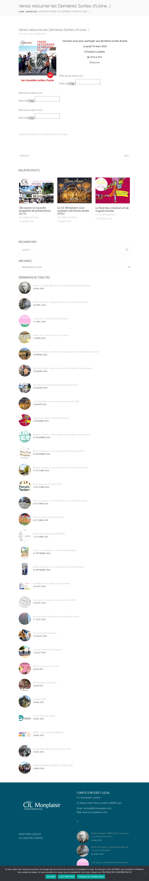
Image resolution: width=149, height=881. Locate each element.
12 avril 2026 (39, 321)
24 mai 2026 (38, 288)
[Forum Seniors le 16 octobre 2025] (25, 486)
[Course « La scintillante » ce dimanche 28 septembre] (25, 552)
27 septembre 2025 (41, 553)
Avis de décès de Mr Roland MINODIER (49, 533)
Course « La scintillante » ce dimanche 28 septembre (54, 550)
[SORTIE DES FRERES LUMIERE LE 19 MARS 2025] (25, 768)
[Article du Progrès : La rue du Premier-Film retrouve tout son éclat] (25, 470)
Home (21, 12)
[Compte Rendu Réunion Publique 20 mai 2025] (25, 751)
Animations (31, 12)
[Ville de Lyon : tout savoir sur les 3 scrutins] (25, 337)
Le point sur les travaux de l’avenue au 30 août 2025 (54, 600)
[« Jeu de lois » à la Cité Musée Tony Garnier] (25, 321)
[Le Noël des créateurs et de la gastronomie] (112, 190)
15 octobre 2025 (41, 470)
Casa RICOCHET (39, 699)
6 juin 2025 (38, 669)
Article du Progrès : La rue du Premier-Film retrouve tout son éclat (60, 467)
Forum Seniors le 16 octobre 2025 (47, 484)
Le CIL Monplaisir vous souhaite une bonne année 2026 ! (73, 210)
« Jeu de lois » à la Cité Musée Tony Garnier (51, 318)
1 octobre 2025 (40, 537)
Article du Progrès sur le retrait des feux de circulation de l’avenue (60, 500)
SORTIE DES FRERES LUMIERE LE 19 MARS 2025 (53, 765)
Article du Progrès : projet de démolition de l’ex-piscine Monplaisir (60, 302)
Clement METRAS (30, 217)
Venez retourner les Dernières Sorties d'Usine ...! (44, 134)
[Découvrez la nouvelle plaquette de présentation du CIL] (36, 190)
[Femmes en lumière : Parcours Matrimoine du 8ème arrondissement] (25, 437)
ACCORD (51, 876)
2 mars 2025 (38, 768)
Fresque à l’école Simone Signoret (47, 649)
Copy (72, 84)
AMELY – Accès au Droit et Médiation (48, 732)
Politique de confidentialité (91, 876)
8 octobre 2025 (40, 503)
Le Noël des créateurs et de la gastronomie (112, 209)
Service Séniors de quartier (44, 715)
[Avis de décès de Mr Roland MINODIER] (25, 536)
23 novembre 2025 (41, 437)
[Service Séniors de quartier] (25, 718)
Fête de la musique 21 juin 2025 (46, 666)
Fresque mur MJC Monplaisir (45, 633)
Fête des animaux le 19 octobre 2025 (48, 517)
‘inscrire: (95, 62)
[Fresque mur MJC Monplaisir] (25, 635)
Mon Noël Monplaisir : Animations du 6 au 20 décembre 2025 (58, 451)
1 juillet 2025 (39, 652)
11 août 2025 (39, 619)
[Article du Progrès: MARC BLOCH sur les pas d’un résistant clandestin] (25, 288)
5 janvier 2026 (64, 221)
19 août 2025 (39, 603)
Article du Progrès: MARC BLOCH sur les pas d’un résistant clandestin (62, 285)
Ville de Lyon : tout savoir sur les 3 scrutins (50, 335)
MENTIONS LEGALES (30, 834)
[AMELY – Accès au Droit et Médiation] (25, 734)
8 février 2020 (26, 33)
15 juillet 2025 (40, 636)
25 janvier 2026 (40, 371)
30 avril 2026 (39, 305)
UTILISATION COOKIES (31, 838)
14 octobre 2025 (41, 487)
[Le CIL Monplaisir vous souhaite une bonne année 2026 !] (74, 190)
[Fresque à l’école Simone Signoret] (25, 652)
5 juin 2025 (38, 685)
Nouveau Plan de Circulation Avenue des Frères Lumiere (56, 616)
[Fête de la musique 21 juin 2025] (25, 668)
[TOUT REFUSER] (145, 873)
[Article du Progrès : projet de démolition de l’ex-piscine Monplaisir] (25, 304)
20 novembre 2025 (41, 454)
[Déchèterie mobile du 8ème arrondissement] (25, 585)
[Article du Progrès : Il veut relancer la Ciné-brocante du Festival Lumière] (25, 370)
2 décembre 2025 (103, 218)
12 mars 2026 (39, 338)
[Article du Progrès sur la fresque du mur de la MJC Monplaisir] (25, 569)
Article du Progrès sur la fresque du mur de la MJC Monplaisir (58, 566)
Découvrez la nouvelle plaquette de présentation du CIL (35, 210)
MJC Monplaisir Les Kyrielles (44, 682)
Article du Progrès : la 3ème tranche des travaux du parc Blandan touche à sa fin (66, 351)
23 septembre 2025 (41, 570)
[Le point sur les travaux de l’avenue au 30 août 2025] (25, 602)
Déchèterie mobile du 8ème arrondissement (51, 583)
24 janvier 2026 (26, 221)
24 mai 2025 (38, 719)
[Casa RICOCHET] (25, 701)
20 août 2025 (39, 586)
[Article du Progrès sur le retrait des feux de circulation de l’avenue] (25, 503)
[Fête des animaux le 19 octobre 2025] (25, 519)
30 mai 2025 (38, 702)
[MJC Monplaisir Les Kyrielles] (25, 685)
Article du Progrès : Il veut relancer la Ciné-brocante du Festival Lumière (62, 368)
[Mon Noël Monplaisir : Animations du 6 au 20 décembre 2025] (25, 453)
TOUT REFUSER (66, 876)
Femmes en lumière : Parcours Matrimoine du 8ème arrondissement (61, 434)
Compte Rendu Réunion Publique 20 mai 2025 (52, 748)
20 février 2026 (40, 354)
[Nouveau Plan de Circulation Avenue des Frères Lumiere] (25, 619)
